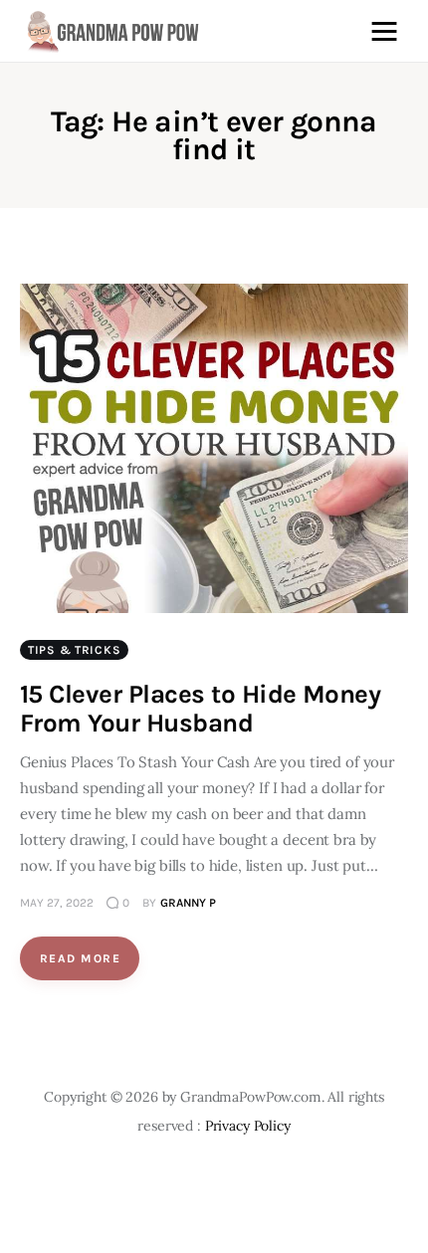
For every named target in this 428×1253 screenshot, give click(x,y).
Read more (80, 958)
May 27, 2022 (57, 903)
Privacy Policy (248, 1126)
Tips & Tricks (74, 650)
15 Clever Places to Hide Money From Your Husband (200, 708)
